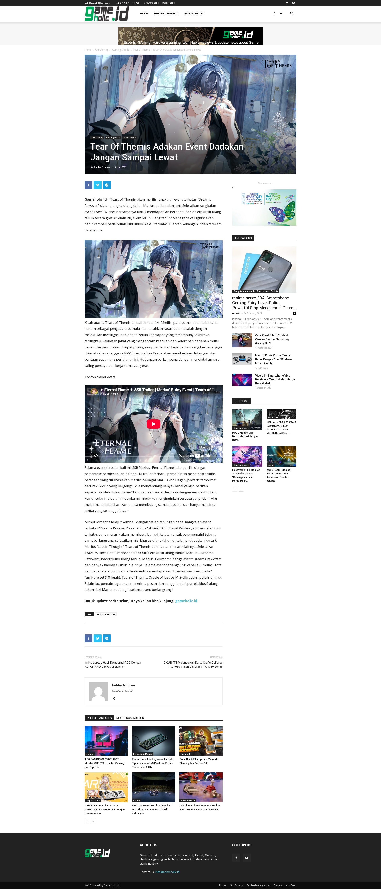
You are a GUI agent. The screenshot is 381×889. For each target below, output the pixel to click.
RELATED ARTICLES (99, 717)
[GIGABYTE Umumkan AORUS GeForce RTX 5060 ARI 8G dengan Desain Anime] (106, 787)
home (270, 465)
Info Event (291, 885)
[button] (291, 14)
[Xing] (115, 698)
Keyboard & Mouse (142, 754)
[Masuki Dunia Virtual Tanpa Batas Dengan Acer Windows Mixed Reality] (242, 359)
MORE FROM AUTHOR (130, 717)
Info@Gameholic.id (167, 872)
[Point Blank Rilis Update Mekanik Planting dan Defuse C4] (201, 741)
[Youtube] (293, 3)
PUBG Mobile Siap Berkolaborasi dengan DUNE (245, 436)
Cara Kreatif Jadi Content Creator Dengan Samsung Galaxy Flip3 (272, 339)
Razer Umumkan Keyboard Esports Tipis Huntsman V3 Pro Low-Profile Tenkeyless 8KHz (152, 763)
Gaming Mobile (120, 49)
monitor (90, 754)
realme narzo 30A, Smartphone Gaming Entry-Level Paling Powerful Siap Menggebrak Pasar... (264, 303)
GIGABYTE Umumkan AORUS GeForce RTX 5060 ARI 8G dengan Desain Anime (105, 809)
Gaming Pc (186, 754)
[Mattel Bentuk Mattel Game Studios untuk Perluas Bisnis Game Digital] (201, 787)
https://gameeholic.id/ (122, 691)
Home (136, 2)
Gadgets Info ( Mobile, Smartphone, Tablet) (255, 291)
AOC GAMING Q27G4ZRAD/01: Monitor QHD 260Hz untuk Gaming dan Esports (104, 763)
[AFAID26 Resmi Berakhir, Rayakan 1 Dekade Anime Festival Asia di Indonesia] (153, 787)
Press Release (130, 137)
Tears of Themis (106, 614)
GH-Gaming (101, 49)
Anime (136, 800)
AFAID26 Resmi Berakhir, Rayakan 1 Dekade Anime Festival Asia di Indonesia (152, 809)
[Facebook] (287, 3)
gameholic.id (186, 601)
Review (278, 885)
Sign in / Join (122, 2)
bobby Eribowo (102, 167)
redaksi (236, 313)
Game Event (273, 417)
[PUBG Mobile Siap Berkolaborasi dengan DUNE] (247, 419)
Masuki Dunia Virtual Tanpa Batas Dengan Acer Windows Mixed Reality (273, 359)
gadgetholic (168, 2)
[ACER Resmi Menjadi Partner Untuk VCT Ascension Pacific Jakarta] (282, 456)
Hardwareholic (151, 2)
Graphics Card (93, 800)
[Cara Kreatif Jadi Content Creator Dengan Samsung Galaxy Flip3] (242, 340)
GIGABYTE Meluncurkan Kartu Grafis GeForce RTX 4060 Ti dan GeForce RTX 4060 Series (193, 664)
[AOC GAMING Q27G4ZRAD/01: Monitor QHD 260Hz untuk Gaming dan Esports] (106, 741)
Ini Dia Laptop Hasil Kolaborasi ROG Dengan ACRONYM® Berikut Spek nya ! (113, 664)
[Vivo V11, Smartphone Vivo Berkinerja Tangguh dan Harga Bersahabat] (242, 380)
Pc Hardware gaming (258, 885)
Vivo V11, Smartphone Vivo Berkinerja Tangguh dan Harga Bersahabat (275, 379)
